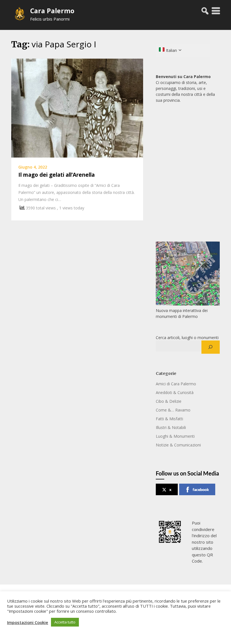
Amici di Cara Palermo (176, 383)
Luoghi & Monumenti (175, 436)
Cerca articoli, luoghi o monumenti (187, 337)
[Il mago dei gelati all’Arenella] (77, 107)
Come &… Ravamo (173, 410)
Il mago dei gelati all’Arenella (56, 174)
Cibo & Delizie (168, 401)
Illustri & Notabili (171, 427)
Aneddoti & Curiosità (175, 392)
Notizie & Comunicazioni (178, 445)
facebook (201, 489)
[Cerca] (210, 347)
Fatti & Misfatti (169, 418)
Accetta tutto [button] (64, 622)
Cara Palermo (52, 10)
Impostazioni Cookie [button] (27, 622)
